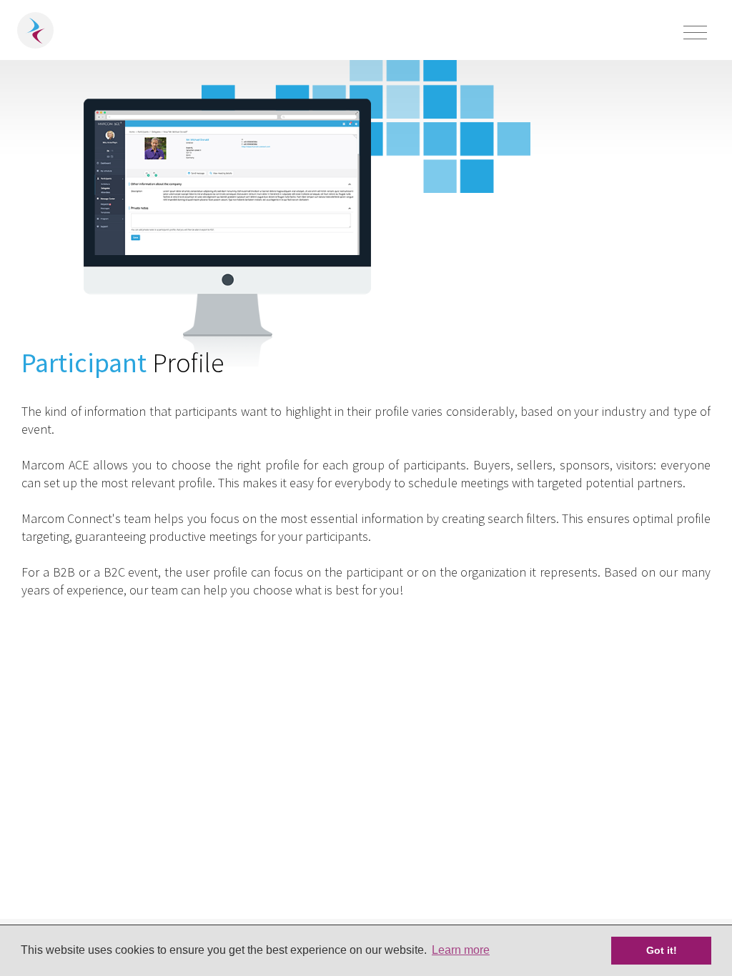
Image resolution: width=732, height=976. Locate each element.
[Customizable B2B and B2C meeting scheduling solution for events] (35, 30)
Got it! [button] (661, 950)
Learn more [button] (461, 950)
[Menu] (695, 34)
